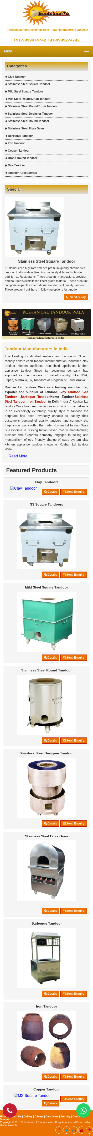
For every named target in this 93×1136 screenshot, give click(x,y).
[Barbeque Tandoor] (46, 987)
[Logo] (46, 24)
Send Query (77, 297)
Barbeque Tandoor (20, 136)
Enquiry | (66, 1116)
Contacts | (78, 1116)
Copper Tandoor (18, 150)
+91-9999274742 (63, 40)
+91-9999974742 (29, 40)
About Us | (17, 1116)
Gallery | (29, 1116)
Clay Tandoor (16, 76)
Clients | (40, 1116)
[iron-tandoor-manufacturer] (46, 1070)
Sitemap (5, 1119)
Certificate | (53, 1116)
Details (52, 491)
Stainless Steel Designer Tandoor (30, 113)
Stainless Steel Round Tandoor (28, 121)
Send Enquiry (75, 491)
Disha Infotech (8, 1125)
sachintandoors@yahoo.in (70, 29)
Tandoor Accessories (22, 172)
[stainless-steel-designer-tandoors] (46, 817)
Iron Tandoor (16, 143)
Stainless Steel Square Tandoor (28, 84)
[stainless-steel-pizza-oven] (46, 900)
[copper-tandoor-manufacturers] (33, 1096)
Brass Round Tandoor (22, 158)
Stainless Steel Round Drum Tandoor (32, 106)
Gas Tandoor (16, 165)
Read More (18, 456)
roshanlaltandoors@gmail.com (28, 29)
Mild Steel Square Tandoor (25, 91)
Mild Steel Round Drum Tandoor (29, 99)
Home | (5, 1116)
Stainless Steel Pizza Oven (25, 128)
